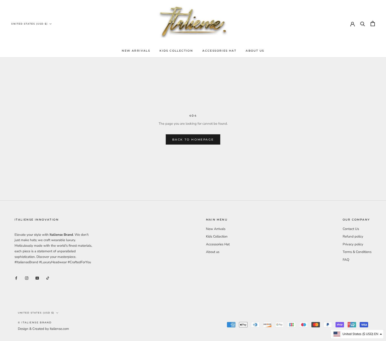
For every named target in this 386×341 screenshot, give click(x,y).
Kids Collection (176, 50)
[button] (357, 334)
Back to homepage (193, 139)
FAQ (346, 259)
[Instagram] (26, 278)
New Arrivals (136, 50)
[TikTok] (47, 278)
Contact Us (351, 229)
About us (255, 50)
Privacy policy (353, 244)
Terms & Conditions (357, 252)
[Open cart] (373, 23)
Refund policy (353, 236)
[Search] (362, 23)
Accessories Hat (219, 50)
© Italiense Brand (35, 322)
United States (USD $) (29, 23)
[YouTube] (37, 278)
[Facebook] (16, 278)
